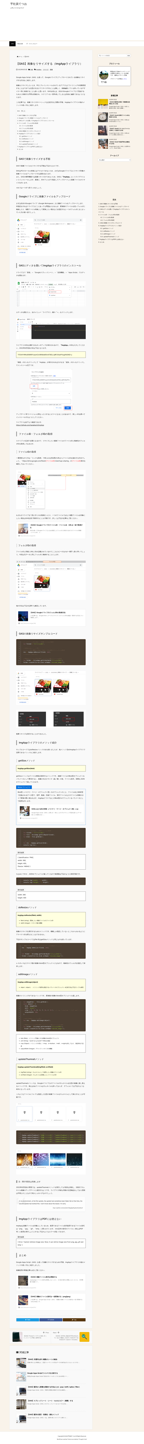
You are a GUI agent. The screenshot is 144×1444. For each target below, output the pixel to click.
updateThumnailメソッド (28, 144)
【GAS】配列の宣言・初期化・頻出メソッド (43, 1414)
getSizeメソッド (25, 136)
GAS (27, 56)
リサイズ (45, 69)
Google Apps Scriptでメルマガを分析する (42, 1373)
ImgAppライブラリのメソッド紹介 (28, 133)
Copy (83, 641)
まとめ (20, 149)
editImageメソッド (26, 141)
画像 (51, 69)
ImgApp (38, 69)
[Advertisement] (72, 26)
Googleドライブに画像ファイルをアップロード (32, 118)
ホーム (20, 56)
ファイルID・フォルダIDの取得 (27, 123)
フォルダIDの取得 (26, 128)
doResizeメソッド (26, 139)
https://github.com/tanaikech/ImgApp (30, 425)
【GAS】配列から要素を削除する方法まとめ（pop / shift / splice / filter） (54, 1387)
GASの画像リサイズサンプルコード (29, 131)
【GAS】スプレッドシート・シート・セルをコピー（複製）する (50, 1401)
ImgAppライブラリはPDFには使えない (30, 146)
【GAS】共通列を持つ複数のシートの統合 (42, 1359)
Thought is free (82, 1439)
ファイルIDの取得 (26, 126)
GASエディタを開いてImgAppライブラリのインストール (35, 120)
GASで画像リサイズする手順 (26, 115)
